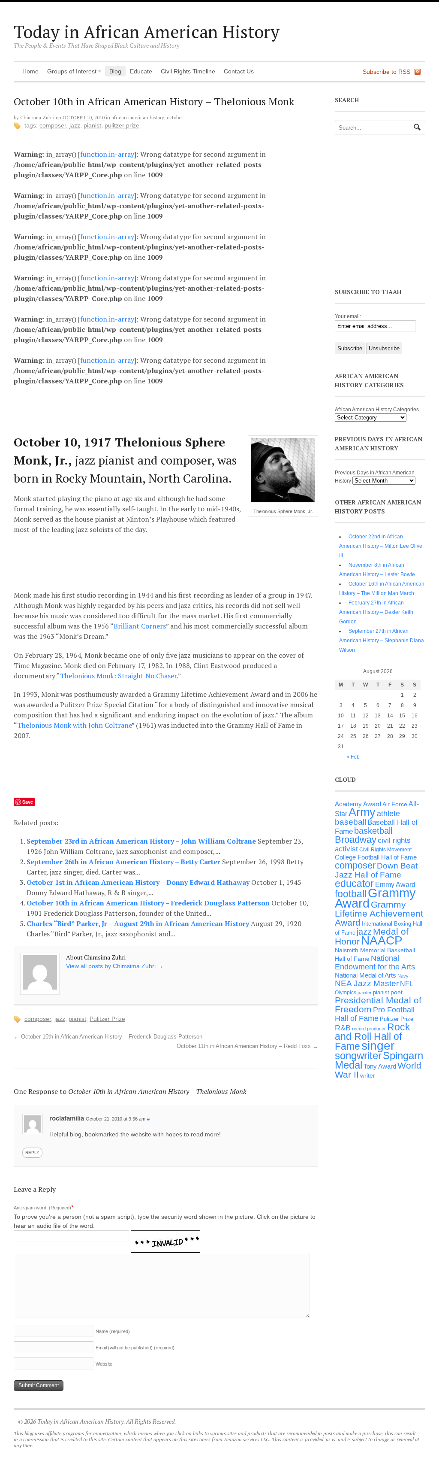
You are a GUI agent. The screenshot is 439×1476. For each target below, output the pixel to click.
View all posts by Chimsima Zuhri (114, 966)
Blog (115, 71)
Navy (403, 975)
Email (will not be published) (135, 1347)
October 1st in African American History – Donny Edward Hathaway (139, 882)
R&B (343, 1027)
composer (52, 125)
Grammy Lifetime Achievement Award (379, 913)
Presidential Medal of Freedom (378, 1004)
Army (362, 812)
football (351, 894)
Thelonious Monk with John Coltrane (74, 725)
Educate (141, 71)
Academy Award (358, 804)
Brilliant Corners (140, 626)
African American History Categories (377, 410)
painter (365, 992)
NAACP (382, 940)
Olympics (345, 993)
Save (27, 802)
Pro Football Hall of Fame (375, 1014)
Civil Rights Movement (385, 850)
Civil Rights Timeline (188, 71)
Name (113, 1331)
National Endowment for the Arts (375, 962)
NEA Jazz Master (367, 983)
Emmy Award (395, 884)
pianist (92, 125)
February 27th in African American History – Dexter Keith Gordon (376, 612)
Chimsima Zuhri (37, 118)
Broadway (355, 839)
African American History (137, 118)
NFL (406, 983)
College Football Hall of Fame (376, 857)
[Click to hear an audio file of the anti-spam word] (165, 1236)
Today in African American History (147, 31)
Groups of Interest (69, 72)
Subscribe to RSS (386, 71)
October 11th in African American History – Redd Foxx (247, 1046)
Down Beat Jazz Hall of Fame (376, 870)
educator (354, 883)
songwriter (358, 1055)
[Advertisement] (173, 408)
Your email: (348, 316)
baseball (350, 821)
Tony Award (380, 1066)
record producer (369, 1028)
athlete (388, 813)
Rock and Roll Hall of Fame (372, 1036)
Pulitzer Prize (122, 125)
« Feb (353, 757)
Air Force (394, 804)
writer (367, 1075)
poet (397, 992)
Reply (32, 1152)
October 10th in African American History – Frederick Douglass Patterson (149, 903)
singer (377, 1045)
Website (104, 1364)
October (175, 118)
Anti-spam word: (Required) (42, 1207)
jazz (74, 125)
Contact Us (239, 71)
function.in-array (107, 154)
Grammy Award (375, 898)
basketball (373, 830)
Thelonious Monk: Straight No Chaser (118, 675)
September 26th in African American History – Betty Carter (124, 861)
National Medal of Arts (365, 975)
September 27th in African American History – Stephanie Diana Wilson (381, 640)
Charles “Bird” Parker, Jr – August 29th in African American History (139, 923)
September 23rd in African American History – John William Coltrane (142, 841)
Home (30, 71)
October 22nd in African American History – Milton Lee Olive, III (381, 546)
